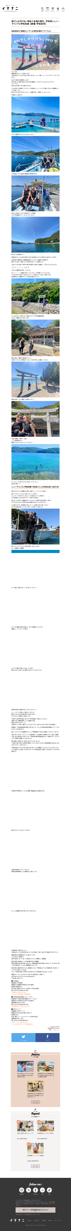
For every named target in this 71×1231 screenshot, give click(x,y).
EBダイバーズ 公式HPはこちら (19, 1022)
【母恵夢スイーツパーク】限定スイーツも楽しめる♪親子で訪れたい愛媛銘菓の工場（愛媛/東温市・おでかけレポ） (35, 1155)
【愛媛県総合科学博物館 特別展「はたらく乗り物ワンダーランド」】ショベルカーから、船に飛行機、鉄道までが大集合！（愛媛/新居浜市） (45, 1073)
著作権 (49, 1220)
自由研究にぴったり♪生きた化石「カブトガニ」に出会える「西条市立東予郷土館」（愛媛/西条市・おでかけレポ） (45, 1133)
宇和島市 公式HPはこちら (18, 992)
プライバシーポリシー (58, 1220)
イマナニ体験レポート (55, 1029)
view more (36, 1102)
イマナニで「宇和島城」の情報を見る (21, 994)
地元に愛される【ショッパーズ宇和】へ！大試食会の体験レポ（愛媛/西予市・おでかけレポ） (25, 1133)
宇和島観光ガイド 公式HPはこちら (20, 1006)
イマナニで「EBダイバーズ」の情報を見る (22, 1024)
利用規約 (44, 1220)
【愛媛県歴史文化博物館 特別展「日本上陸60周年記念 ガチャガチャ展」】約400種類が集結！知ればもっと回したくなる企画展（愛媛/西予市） (35, 1093)
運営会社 (29, 1220)
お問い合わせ (36, 1220)
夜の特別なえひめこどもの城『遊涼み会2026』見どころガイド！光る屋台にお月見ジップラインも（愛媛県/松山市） (25, 1073)
